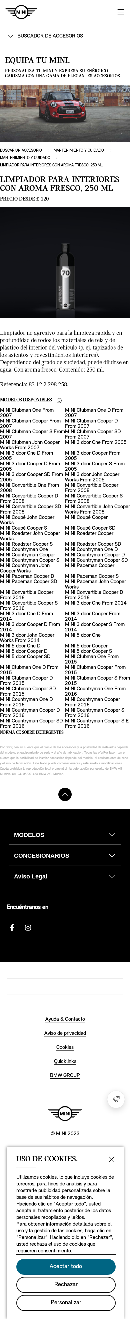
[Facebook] (12, 927)
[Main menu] (120, 12)
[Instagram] (28, 927)
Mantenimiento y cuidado (79, 151)
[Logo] (65, 1113)
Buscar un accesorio (21, 151)
